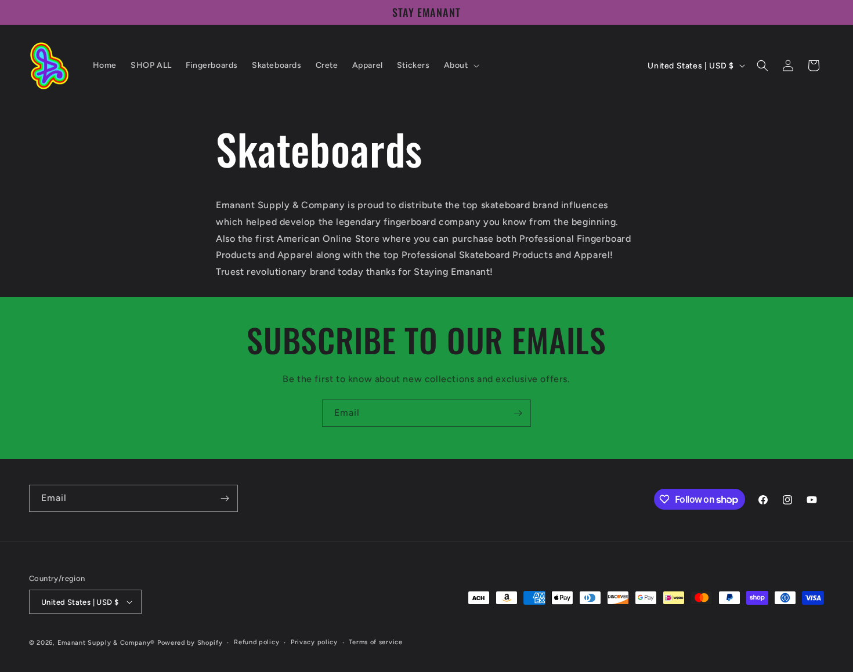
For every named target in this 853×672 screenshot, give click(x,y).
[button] (460, 65)
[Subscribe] (517, 413)
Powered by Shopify (190, 642)
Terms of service (375, 642)
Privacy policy (314, 642)
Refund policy (256, 642)
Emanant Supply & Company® (106, 642)
